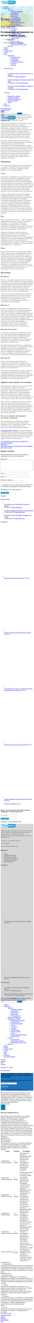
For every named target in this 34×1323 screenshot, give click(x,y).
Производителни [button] (6, 1273)
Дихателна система (17, 25)
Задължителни (7, 1140)
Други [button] (2, 1305)
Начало (3, 26)
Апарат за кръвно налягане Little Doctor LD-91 (18, 799)
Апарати (10, 10)
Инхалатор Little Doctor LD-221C (14, 578)
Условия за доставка (10, 857)
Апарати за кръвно (16, 11)
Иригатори (14, 16)
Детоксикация (15, 24)
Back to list (4, 444)
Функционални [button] (5, 1262)
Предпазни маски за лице (18, 44)
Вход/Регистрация (9, 1056)
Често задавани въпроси (11, 858)
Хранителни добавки (14, 21)
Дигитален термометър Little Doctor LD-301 (17, 977)
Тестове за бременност (14, 19)
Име (2, 473)
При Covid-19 (15, 38)
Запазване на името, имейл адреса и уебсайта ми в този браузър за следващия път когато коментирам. (17, 485)
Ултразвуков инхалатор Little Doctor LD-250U (17, 921)
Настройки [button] (4, 1102)
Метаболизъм (15, 1030)
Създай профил (5, 1070)
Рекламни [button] (4, 1294)
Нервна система (16, 1031)
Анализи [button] (3, 1283)
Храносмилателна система (19, 1034)
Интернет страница (6, 480)
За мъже (13, 1028)
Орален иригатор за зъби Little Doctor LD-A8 (17, 632)
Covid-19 (10, 1038)
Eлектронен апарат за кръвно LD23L (15, 744)
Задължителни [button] (5, 1138)
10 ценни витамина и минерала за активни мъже (18, 510)
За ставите (14, 29)
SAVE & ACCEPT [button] (6, 1313)
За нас (6, 853)
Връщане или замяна (10, 860)
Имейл (3, 476)
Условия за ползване (10, 855)
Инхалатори (14, 14)
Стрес (13, 1033)
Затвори (3, 496)
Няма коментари (17, 507)
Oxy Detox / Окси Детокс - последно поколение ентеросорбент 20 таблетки (18, 689)
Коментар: (4, 459)
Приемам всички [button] (13, 1102)
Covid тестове (15, 1039)
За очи (13, 27)
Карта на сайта (8, 861)
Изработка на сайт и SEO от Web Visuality (13, 1000)
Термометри (14, 13)
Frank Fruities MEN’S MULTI (9, 430)
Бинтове (10, 1044)
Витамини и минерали (18, 22)
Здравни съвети (11, 26)
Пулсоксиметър (15, 17)
